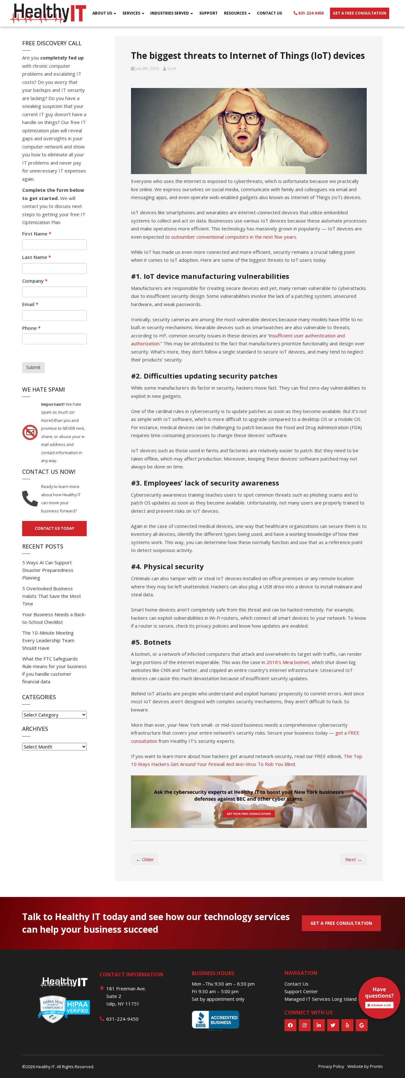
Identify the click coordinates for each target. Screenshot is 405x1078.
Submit (33, 367)
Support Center (301, 991)
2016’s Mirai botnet (287, 662)
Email (30, 304)
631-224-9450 (310, 13)
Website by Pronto (365, 1066)
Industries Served (170, 13)
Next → (353, 859)
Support (208, 13)
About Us (102, 13)
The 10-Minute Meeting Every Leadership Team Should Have (48, 640)
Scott (171, 68)
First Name (36, 233)
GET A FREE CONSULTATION (341, 923)
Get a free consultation (359, 13)
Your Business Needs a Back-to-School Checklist (54, 618)
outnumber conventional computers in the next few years (233, 237)
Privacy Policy (331, 1066)
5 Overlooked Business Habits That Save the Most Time (51, 596)
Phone (31, 328)
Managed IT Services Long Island (320, 999)
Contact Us (269, 13)
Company (34, 281)
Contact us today (54, 528)
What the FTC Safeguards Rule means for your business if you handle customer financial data (54, 670)
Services (131, 13)
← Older (145, 859)
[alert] (379, 999)
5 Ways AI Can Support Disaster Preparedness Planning (47, 570)
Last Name (36, 257)
